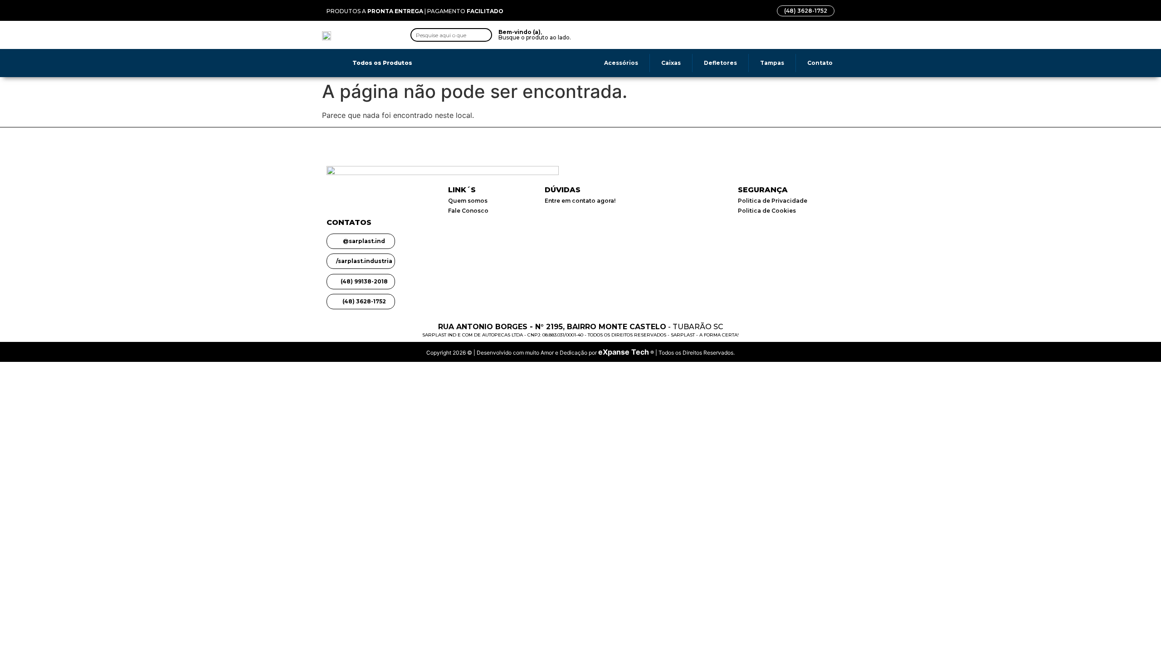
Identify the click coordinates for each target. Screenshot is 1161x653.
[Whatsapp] (638, 35)
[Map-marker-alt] (658, 35)
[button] (675, 34)
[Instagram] (619, 35)
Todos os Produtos (382, 62)
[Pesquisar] (484, 35)
